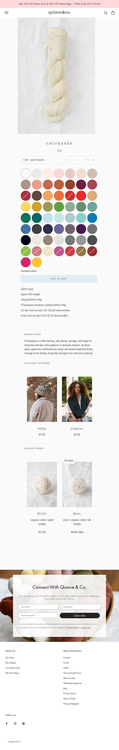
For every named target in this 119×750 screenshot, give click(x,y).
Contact (66, 657)
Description (32, 334)
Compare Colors (28, 270)
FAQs (65, 667)
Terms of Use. (86, 628)
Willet (41, 513)
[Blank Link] (59, 12)
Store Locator (69, 678)
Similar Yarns (34, 448)
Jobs (65, 688)
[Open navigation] (6, 12)
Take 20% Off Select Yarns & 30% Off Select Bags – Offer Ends (53, 4)
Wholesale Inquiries (72, 683)
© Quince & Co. (14, 741)
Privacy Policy (72, 627)
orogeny (77, 428)
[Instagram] (15, 723)
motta (42, 428)
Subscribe (80, 615)
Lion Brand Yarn (12, 667)
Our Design (10, 662)
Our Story (9, 657)
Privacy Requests (71, 703)
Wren (77, 513)
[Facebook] (7, 723)
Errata (66, 662)
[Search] (106, 12)
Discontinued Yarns (72, 672)
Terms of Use (69, 698)
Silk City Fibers (12, 672)
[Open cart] (112, 12)
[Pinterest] (23, 723)
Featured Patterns (37, 363)
